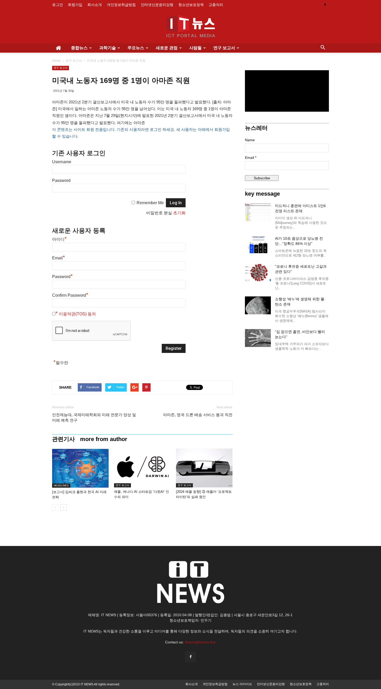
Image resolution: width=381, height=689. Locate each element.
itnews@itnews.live (200, 642)
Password (61, 180)
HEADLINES (61, 485)
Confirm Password (70, 295)
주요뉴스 (136, 48)
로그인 (57, 5)
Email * (250, 157)
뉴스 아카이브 (242, 684)
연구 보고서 (224, 48)
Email (58, 258)
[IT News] (190, 26)
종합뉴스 (79, 48)
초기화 (179, 213)
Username (61, 162)
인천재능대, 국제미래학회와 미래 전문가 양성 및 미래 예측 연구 (94, 417)
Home (56, 60)
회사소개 (94, 5)
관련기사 (63, 439)
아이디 (59, 239)
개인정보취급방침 (121, 5)
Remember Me (150, 203)
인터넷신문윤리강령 (157, 5)
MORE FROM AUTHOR (103, 439)
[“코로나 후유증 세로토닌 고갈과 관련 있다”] (258, 273)
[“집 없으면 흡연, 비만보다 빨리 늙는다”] (258, 338)
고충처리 (216, 5)
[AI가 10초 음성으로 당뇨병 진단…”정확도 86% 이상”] (258, 245)
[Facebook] (325, 4)
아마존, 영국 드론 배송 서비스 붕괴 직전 (197, 415)
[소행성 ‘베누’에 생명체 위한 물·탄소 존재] (258, 305)
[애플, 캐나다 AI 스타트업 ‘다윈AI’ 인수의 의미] (142, 468)
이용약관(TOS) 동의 (77, 314)
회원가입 (75, 5)
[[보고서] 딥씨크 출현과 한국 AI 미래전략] (80, 468)
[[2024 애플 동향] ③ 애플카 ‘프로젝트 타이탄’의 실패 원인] (204, 468)
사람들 (195, 48)
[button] (322, 48)
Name (250, 140)
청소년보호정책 (191, 5)
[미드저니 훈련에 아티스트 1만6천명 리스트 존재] (258, 212)
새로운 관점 (167, 48)
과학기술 (107, 48)
